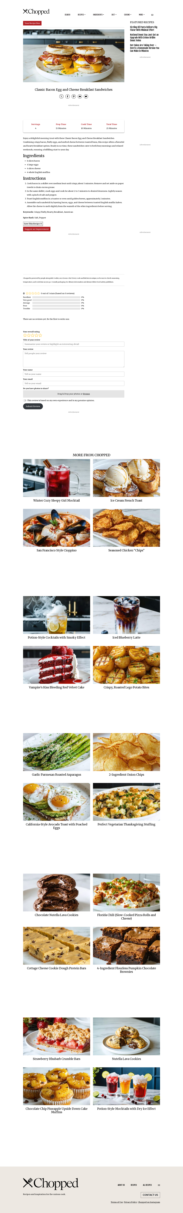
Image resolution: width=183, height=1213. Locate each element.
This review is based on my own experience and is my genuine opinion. (60, 400)
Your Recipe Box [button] (32, 23)
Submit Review (33, 406)
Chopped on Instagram (149, 1202)
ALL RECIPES (147, 1185)
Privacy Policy (130, 1202)
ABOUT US (121, 1185)
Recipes (81, 15)
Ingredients (98, 15)
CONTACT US (150, 1194)
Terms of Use (117, 1202)
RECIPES (134, 1185)
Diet (113, 15)
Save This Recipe (32, 223)
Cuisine (127, 15)
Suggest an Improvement (37, 229)
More (141, 15)
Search (67, 15)
